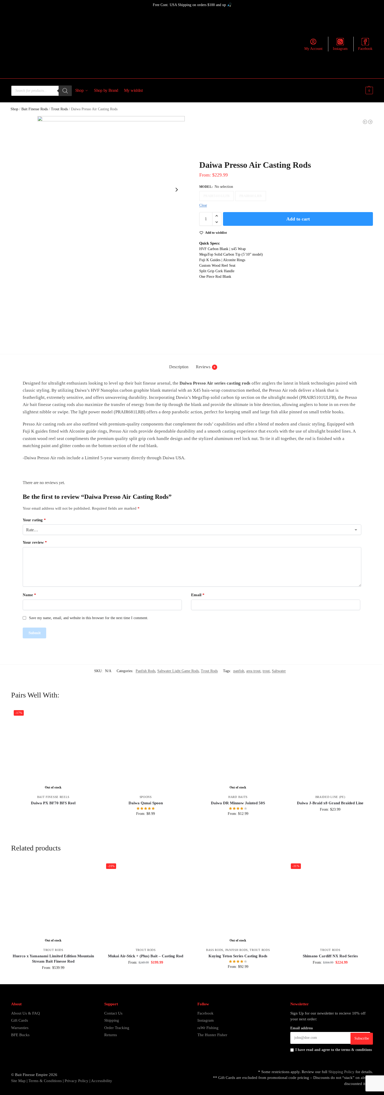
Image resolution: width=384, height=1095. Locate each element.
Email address (301, 1028)
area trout (253, 671)
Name (29, 595)
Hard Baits (238, 796)
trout (266, 671)
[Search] (65, 90)
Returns (110, 1035)
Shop (14, 109)
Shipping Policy (341, 1072)
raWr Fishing (208, 1028)
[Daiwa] (219, 140)
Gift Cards (19, 1020)
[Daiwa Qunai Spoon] (145, 749)
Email (198, 595)
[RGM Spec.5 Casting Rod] (370, 122)
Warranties (20, 1028)
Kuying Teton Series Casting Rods (237, 956)
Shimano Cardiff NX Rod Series (330, 956)
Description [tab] (178, 367)
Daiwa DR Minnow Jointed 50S (238, 803)
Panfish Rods (145, 671)
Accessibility (101, 1081)
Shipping (111, 1020)
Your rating (34, 520)
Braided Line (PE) (330, 796)
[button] (368, 90)
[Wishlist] (88, 715)
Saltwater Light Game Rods (178, 671)
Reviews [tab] (205, 367)
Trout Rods (59, 109)
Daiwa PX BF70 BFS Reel (53, 803)
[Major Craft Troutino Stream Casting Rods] (365, 122)
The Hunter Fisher (212, 1035)
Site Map (18, 1081)
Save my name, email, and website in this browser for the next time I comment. (88, 618)
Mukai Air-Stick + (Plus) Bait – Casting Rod (145, 956)
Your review (35, 542)
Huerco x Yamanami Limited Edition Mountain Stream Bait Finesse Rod (53, 958)
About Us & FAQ (25, 1013)
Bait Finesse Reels (53, 796)
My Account (313, 49)
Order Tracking (116, 1028)
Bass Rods (214, 949)
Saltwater (279, 671)
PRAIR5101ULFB (216, 196)
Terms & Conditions (44, 1081)
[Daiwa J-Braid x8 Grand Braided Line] (330, 749)
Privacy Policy (76, 1081)
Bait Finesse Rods (34, 109)
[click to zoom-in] (111, 189)
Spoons (146, 796)
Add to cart (298, 219)
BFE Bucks (20, 1035)
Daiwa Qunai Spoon (146, 803)
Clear (203, 205)
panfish (238, 671)
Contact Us (113, 1013)
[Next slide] (176, 189)
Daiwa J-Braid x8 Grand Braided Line (330, 803)
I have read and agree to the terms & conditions (333, 1050)
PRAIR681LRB (250, 196)
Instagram (340, 49)
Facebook (365, 49)
